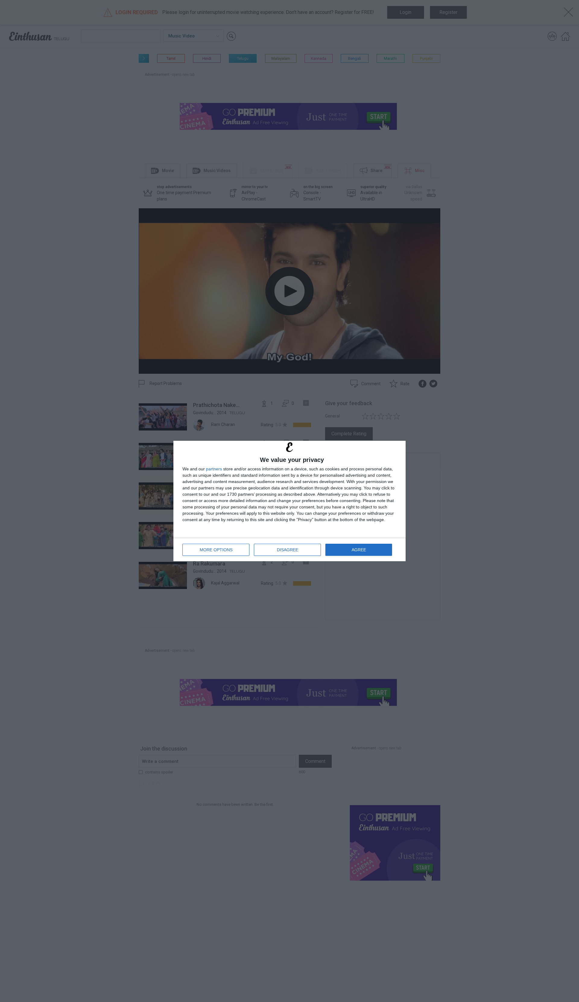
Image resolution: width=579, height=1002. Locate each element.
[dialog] (289, 501)
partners (214, 469)
